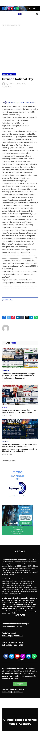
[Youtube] (17, 656)
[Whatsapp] (34, 656)
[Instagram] (22, 656)
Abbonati (32, 8)
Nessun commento (29, 84)
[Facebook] (6, 656)
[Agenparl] (20, 14)
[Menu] (3, 14)
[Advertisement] (20, 49)
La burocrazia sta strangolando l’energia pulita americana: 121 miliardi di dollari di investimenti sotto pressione (18, 376)
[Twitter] (11, 656)
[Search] (37, 14)
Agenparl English (9, 74)
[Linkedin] (28, 656)
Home (4, 25)
